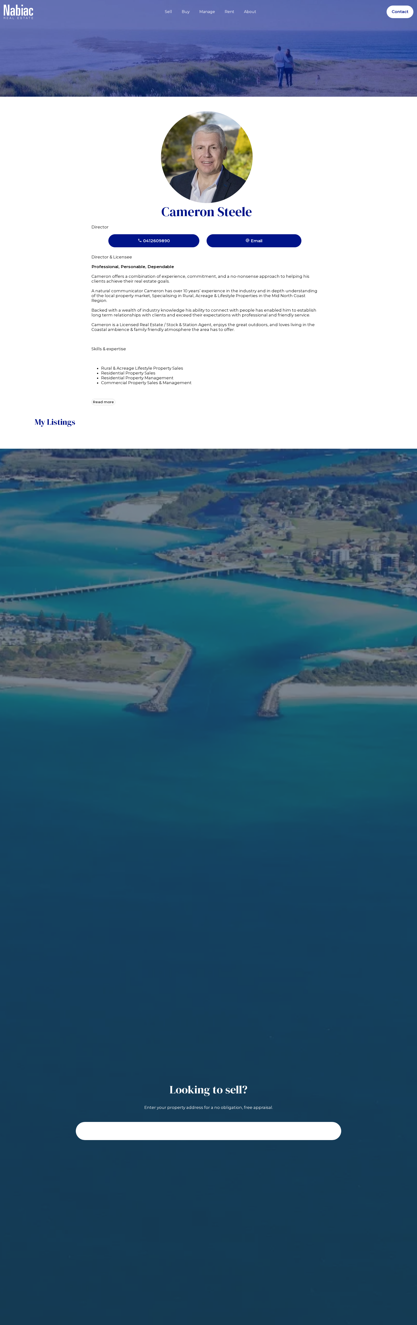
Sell (168, 11)
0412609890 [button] (156, 240)
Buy (186, 11)
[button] (254, 240)
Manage (207, 11)
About (250, 11)
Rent (229, 11)
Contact (400, 11)
